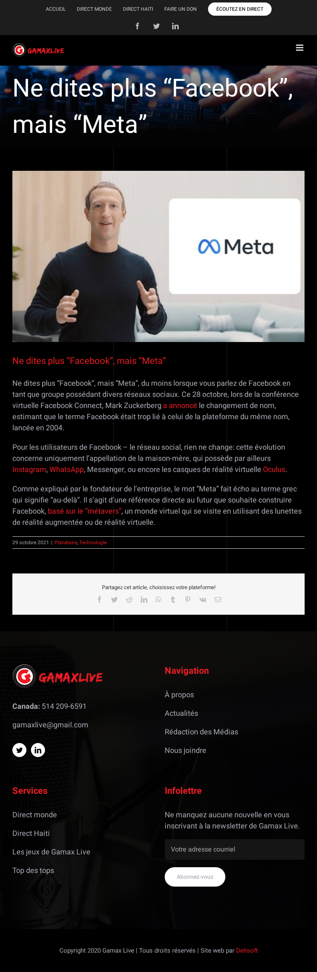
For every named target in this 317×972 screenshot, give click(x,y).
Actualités (181, 713)
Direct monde (34, 815)
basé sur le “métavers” (84, 511)
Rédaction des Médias (201, 732)
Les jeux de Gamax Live (51, 852)
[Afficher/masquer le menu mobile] (300, 47)
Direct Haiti (31, 833)
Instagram (29, 469)
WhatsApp (67, 469)
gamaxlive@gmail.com (50, 725)
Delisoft (247, 950)
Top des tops (33, 870)
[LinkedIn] (38, 750)
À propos (179, 695)
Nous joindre (185, 750)
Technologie (92, 542)
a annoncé (180, 405)
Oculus (274, 469)
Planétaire (65, 542)
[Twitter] (19, 750)
